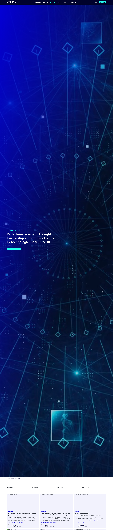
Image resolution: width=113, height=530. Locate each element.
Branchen (38, 2)
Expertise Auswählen (85, 487)
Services (45, 2)
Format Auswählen (60, 487)
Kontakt (102, 2)
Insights (52, 2)
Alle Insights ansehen (14, 248)
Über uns (66, 2)
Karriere (73, 2)
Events (59, 2)
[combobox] (44, 489)
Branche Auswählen (35, 487)
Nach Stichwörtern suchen (11, 487)
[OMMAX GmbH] (11, 2)
